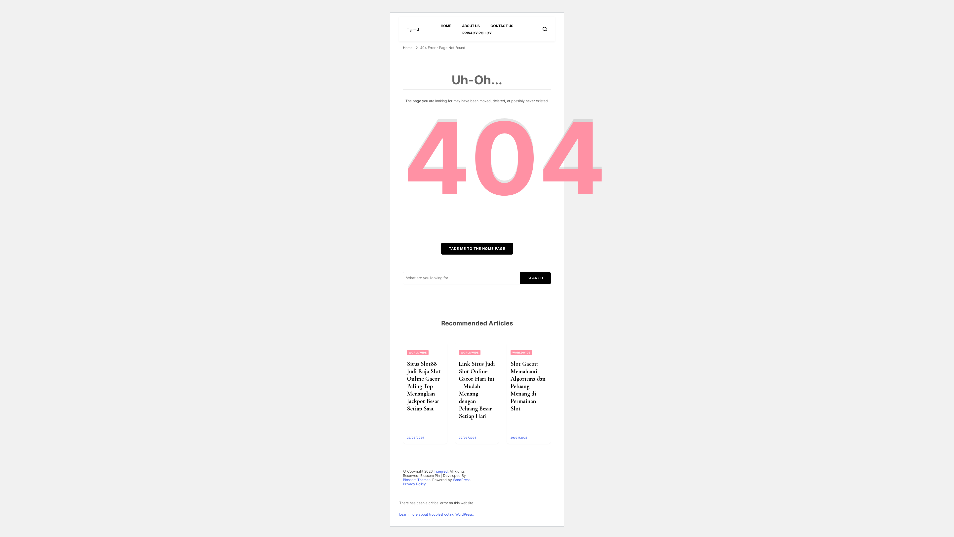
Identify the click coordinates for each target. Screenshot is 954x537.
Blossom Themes (416, 480)
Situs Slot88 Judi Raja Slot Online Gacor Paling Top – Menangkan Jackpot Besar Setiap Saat (424, 386)
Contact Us (501, 26)
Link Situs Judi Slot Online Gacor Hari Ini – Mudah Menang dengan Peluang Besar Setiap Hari (477, 390)
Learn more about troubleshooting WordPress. (436, 514)
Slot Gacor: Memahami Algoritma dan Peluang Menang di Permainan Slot (528, 386)
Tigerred (413, 30)
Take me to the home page (477, 248)
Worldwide (418, 352)
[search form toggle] (545, 29)
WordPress (461, 480)
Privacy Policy (477, 33)
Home (446, 26)
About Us (471, 26)
